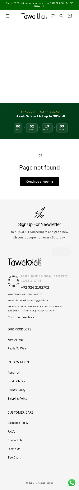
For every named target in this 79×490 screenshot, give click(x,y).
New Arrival (15, 339)
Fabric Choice (16, 381)
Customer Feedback (21, 317)
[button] (7, 16)
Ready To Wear (17, 348)
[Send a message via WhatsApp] (72, 483)
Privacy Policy (16, 390)
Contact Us (15, 440)
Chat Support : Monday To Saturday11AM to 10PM (44, 278)
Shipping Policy (17, 398)
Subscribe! (61, 251)
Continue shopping (39, 181)
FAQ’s (11, 431)
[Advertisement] (39, 61)
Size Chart (14, 457)
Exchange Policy (18, 422)
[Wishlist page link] (53, 16)
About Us (14, 372)
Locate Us (14, 448)
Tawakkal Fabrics (44, 483)
